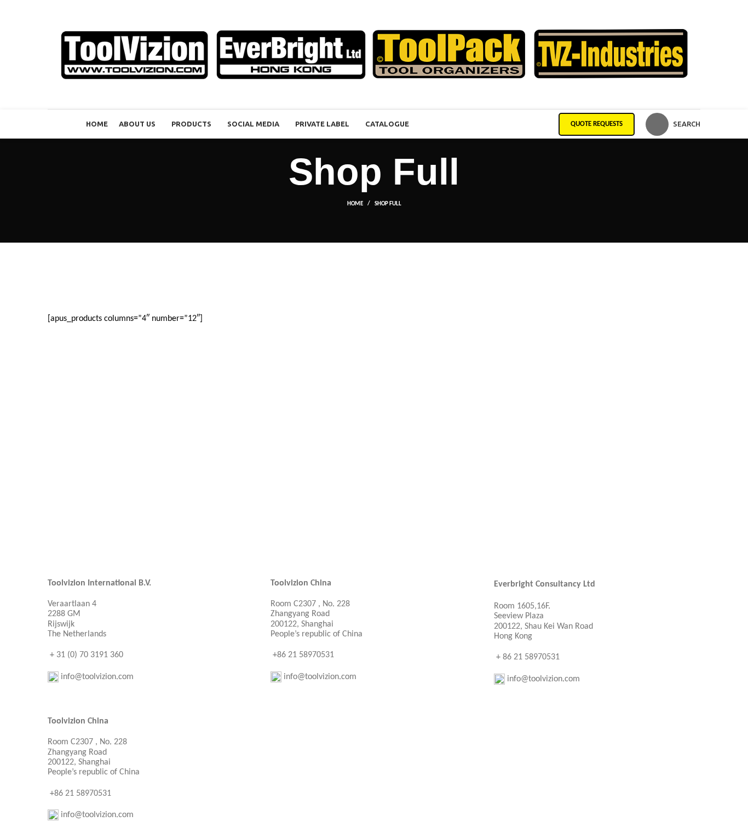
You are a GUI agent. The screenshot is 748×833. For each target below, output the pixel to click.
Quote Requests (597, 124)
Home (355, 204)
